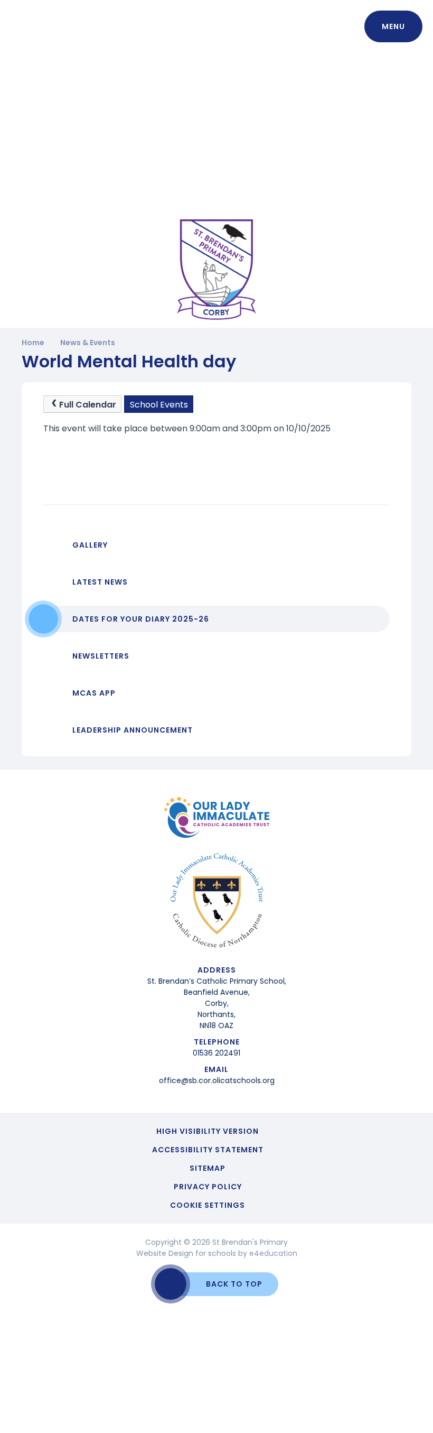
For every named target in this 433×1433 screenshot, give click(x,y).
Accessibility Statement (207, 1149)
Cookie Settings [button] (207, 1205)
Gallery (90, 545)
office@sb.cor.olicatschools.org (217, 1080)
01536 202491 (216, 1053)
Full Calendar (87, 405)
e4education (273, 1253)
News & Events (87, 342)
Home (33, 342)
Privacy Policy (208, 1186)
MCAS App (94, 693)
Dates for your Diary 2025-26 (140, 619)
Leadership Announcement (132, 730)
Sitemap (207, 1168)
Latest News (100, 582)
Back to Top (234, 1284)
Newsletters (100, 656)
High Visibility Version (207, 1131)
